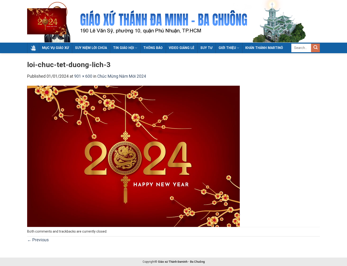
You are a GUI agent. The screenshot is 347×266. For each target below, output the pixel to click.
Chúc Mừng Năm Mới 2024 (121, 76)
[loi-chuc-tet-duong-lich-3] (133, 156)
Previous (38, 240)
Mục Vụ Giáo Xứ (55, 48)
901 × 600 (83, 76)
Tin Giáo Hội (123, 48)
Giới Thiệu (227, 48)
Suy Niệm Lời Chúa (91, 48)
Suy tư (206, 48)
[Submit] (315, 48)
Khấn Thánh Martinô (264, 48)
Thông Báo (153, 48)
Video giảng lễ (181, 48)
